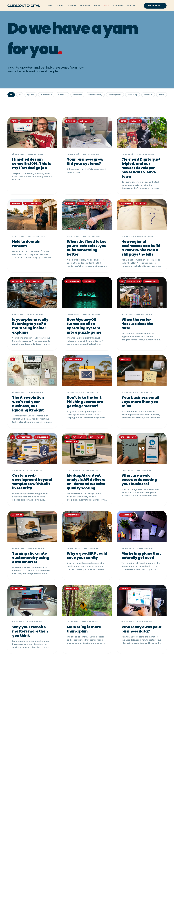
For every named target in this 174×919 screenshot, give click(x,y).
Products (85, 6)
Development (115, 94)
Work (97, 6)
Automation (46, 94)
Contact (132, 6)
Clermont (77, 94)
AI (19, 94)
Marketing (132, 94)
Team (161, 94)
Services (72, 6)
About (60, 6)
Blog (106, 6)
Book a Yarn (154, 5)
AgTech (30, 94)
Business (62, 94)
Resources (118, 6)
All (11, 94)
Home (51, 6)
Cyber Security (95, 94)
